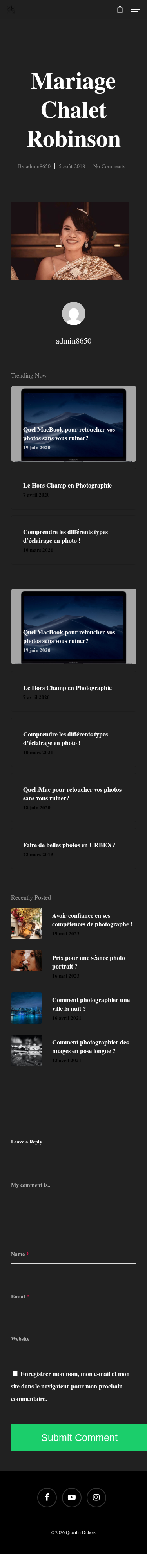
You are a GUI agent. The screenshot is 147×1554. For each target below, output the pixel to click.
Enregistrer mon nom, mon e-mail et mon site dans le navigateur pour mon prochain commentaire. (70, 1386)
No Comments (109, 166)
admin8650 (38, 166)
